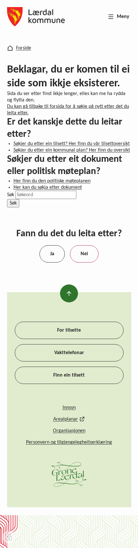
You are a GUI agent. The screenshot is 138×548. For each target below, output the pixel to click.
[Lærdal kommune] (36, 16)
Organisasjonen (69, 430)
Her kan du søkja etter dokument (47, 187)
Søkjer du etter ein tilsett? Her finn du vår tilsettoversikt (71, 143)
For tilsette (69, 330)
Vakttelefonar (69, 352)
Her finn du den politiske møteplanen (52, 181)
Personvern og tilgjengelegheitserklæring (69, 442)
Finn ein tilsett (69, 375)
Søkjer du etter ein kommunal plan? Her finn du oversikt (71, 150)
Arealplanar (65, 419)
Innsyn (69, 407)
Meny (123, 16)
